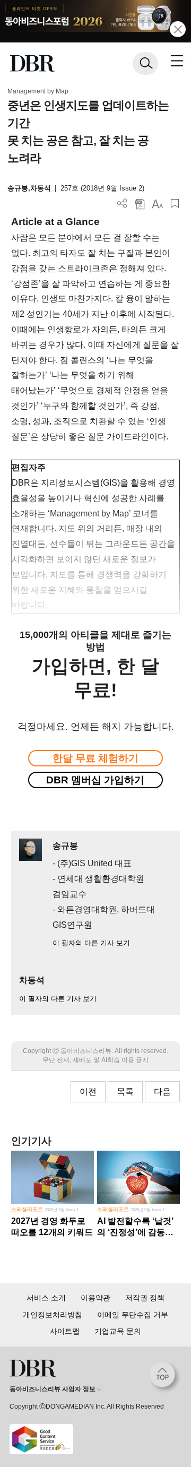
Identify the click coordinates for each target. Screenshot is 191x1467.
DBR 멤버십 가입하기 (95, 780)
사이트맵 (65, 1331)
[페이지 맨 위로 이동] (165, 1377)
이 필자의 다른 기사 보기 (91, 943)
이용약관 (95, 1297)
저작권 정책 (144, 1297)
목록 (125, 1091)
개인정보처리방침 (52, 1314)
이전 (88, 1091)
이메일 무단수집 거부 (132, 1314)
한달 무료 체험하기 (95, 758)
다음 (162, 1091)
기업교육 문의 (117, 1331)
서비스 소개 (46, 1297)
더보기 (122, 203)
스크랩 (175, 203)
